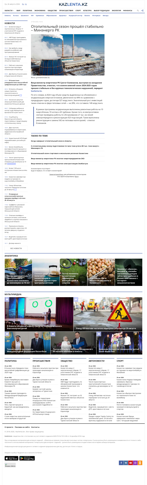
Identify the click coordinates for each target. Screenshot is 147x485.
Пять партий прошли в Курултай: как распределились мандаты (17, 407)
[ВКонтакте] (126, 463)
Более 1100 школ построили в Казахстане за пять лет (16, 170)
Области (9, 10)
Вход (76, 176)
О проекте (9, 427)
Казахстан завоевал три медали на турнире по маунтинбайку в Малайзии (15, 179)
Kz (26, 4)
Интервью (96, 15)
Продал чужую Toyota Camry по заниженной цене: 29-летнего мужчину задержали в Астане (101, 418)
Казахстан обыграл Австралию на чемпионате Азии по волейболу (129, 395)
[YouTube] (130, 463)
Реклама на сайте (22, 427)
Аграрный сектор (75, 15)
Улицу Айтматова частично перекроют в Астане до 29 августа (15, 187)
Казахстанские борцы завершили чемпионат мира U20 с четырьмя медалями (128, 418)
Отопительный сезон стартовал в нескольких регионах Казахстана (59, 153)
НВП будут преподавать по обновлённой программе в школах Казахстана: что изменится (15, 40)
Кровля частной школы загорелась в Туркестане (42, 390)
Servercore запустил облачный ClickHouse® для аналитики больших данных (15, 102)
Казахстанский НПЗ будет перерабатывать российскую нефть (16, 140)
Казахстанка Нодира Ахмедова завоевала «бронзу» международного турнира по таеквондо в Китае (129, 383)
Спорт (78, 10)
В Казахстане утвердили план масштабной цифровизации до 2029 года (16, 82)
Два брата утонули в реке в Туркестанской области (16, 75)
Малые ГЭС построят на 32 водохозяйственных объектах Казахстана (15, 59)
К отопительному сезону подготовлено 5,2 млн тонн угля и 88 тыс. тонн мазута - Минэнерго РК (65, 147)
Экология (116, 10)
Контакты (35, 427)
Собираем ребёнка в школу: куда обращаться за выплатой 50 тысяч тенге (14, 110)
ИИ (32, 15)
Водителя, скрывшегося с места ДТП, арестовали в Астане (16, 238)
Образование (51, 15)
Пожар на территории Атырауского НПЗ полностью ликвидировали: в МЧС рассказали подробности (44, 401)
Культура (87, 10)
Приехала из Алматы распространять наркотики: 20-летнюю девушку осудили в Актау (16, 229)
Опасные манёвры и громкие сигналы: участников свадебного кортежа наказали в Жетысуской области (16, 218)
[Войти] (142, 10)
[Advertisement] (125, 55)
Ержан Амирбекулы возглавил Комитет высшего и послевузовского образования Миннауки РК (16, 150)
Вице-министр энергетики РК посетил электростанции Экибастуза (59, 163)
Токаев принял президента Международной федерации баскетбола (16, 395)
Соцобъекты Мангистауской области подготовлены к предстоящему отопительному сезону (16, 120)
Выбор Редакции (102, 10)
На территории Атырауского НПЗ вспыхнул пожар (44, 413)
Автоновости (97, 360)
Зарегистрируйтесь (56, 174)
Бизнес (87, 15)
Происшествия (66, 10)
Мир (18, 10)
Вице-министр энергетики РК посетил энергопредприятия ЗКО (57, 158)
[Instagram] (135, 463)
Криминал (40, 15)
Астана (16, 15)
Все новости (16, 248)
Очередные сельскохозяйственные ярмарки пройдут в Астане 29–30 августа (15, 197)
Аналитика (11, 255)
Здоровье (62, 15)
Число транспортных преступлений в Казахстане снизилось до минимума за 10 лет (15, 161)
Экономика (39, 10)
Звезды (106, 15)
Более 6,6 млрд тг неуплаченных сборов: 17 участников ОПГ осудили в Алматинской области (14, 30)
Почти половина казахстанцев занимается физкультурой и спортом (129, 407)
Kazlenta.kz (8, 436)
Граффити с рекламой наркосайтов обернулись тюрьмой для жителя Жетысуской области (14, 208)
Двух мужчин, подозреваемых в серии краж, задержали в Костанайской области (15, 131)
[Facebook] (121, 463)
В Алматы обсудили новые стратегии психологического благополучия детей (14, 92)
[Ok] (140, 463)
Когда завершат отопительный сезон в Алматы (51, 141)
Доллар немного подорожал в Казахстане (13, 244)
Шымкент (25, 15)
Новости (10, 23)
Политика (27, 10)
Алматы (8, 15)
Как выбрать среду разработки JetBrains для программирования (13, 50)
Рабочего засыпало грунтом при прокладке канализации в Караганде (14, 67)
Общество (52, 10)
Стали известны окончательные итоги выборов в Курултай (17, 417)
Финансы (127, 10)
